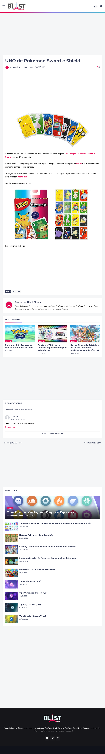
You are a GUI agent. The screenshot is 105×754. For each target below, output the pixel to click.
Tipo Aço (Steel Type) (30, 604)
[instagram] (58, 738)
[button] (3, 6)
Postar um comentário (52, 434)
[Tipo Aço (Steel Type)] (11, 607)
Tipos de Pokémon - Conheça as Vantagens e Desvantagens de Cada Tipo (55, 523)
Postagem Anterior (12, 443)
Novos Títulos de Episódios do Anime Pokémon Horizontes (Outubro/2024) (84, 347)
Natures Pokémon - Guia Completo (36, 535)
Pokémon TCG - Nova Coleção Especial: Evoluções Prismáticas (52, 347)
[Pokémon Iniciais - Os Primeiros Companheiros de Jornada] (11, 561)
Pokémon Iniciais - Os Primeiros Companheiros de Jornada (47, 558)
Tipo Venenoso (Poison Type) (33, 593)
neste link (22, 176)
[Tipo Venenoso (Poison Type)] (11, 596)
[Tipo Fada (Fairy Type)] (11, 584)
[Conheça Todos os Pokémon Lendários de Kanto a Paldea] (11, 549)
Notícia (16, 291)
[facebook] (47, 738)
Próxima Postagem (92, 443)
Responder (10, 427)
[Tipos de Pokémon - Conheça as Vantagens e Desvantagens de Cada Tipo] (11, 526)
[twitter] (52, 738)
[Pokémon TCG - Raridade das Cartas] (11, 573)
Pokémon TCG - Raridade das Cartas (37, 570)
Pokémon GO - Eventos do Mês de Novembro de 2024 (19, 346)
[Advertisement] (52, 34)
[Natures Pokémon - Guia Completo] (11, 538)
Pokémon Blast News (28, 302)
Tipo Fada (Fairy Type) (30, 581)
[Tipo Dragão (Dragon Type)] (11, 619)
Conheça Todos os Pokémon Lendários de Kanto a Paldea (47, 546)
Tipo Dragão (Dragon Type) (32, 616)
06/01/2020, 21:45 (17, 419)
